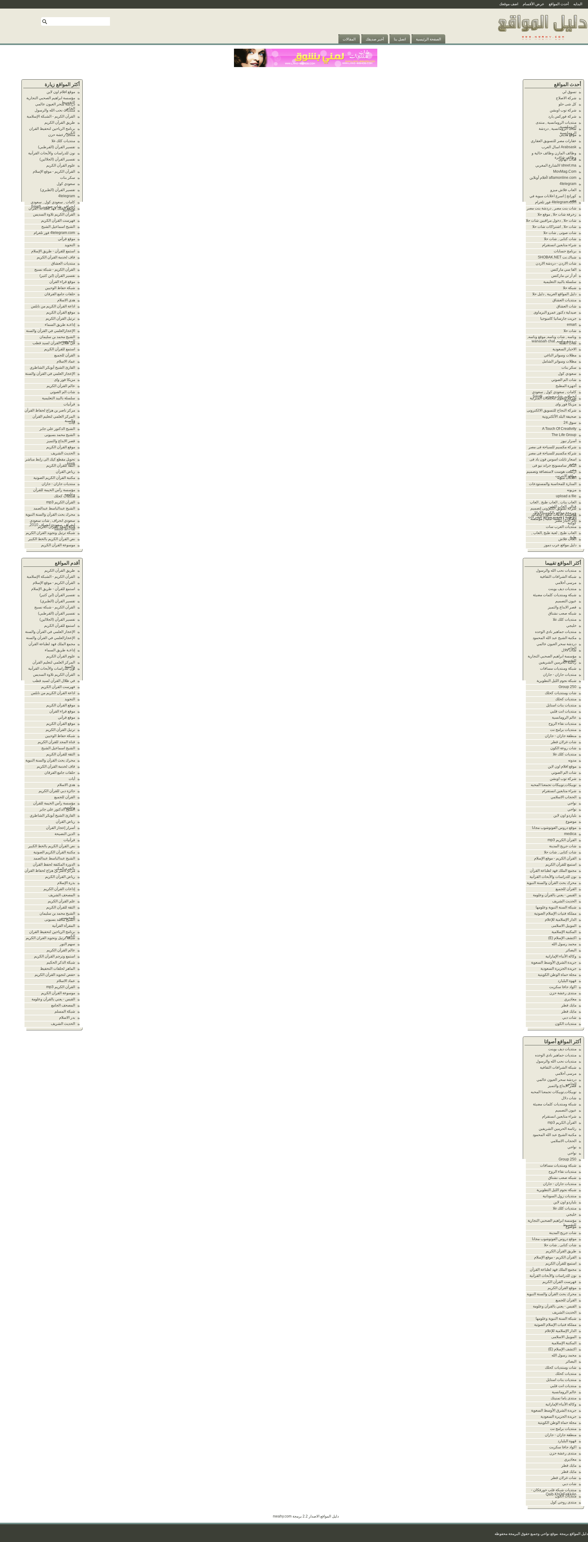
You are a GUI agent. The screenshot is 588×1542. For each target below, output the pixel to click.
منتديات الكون (565, 1023)
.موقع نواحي (550, 1534)
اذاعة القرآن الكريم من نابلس (53, 306)
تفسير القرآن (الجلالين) (57, 159)
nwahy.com (282, 1516)
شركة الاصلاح (566, 98)
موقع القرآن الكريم (562, 1288)
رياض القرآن (65, 471)
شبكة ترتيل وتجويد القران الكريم (50, 533)
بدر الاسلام (67, 1017)
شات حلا (570, 331)
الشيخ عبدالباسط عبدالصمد (54, 508)
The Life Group (564, 435)
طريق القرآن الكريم (561, 1251)
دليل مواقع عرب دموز (560, 545)
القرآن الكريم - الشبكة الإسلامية (51, 116)
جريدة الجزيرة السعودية (558, 968)
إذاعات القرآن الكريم (59, 889)
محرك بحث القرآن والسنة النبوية (551, 883)
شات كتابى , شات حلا (560, 239)
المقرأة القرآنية (63, 925)
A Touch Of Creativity (559, 429)
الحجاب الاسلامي (563, 797)
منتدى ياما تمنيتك (563, 1398)
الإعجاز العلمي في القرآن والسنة (50, 373)
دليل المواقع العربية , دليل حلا (554, 294)
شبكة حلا (569, 288)
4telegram (568, 184)
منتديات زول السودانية (559, 1196)
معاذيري (570, 999)
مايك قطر (568, 1005)
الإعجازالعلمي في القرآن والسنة (50, 331)
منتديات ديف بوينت (562, 589)
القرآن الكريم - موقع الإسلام (555, 858)
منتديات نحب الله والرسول (556, 570)
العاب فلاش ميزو (563, 190)
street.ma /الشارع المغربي (555, 165)
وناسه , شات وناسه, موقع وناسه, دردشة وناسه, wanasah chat (551, 339)
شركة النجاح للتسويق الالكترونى (551, 410)
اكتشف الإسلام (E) (562, 938)
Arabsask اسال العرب (558, 147)
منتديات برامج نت (563, 730)
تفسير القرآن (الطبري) (57, 190)
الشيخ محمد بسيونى (59, 435)
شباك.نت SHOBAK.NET (557, 257)
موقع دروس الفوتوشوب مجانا (554, 828)
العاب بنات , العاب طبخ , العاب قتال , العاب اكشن (553, 504)
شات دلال (568, 650)
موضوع (571, 821)
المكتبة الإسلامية (564, 932)
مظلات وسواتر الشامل (559, 361)
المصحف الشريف (61, 895)
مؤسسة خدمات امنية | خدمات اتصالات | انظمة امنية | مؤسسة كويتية (553, 518)
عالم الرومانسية (564, 717)
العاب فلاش (567, 539)
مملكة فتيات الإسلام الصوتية (555, 913)
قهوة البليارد (567, 981)
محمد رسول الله (564, 944)
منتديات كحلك (565, 699)
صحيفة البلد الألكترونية (559, 416)
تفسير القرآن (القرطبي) (56, 147)
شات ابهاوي (567, 159)
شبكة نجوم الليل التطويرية (556, 681)
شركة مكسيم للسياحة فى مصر (552, 447)
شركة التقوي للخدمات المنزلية (553, 398)
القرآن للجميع (566, 889)
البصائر (571, 950)
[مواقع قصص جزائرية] (542, 42)
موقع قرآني (66, 239)
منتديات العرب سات (561, 527)
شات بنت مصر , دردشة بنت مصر (551, 208)
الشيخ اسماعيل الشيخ (58, 226)
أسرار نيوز (568, 441)
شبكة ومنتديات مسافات (558, 668)
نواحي (571, 803)
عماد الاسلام (66, 361)
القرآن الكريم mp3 (562, 840)
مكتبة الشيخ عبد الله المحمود (554, 638)
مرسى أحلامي (565, 583)
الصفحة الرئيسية (428, 39)
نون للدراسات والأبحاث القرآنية (553, 876)
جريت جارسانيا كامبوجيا (558, 318)
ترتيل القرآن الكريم (60, 318)
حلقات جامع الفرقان (59, 294)
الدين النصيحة (65, 834)
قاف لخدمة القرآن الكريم (56, 257)
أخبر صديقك (375, 39)
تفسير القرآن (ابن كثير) (57, 275)
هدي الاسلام (66, 300)
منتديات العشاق (564, 300)
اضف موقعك (508, 4)
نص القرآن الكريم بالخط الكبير (51, 539)
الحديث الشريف (564, 901)
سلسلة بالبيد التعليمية (559, 282)
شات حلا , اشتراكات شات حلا (554, 226)
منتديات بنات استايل (561, 705)
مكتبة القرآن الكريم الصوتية (54, 478)
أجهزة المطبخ (566, 386)
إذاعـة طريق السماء (60, 324)
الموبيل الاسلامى (563, 925)
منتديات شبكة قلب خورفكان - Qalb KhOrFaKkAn (553, 1492)
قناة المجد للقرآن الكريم (56, 527)
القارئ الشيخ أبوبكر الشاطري (52, 367)
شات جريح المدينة (562, 846)
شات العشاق (566, 306)
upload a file (566, 496)
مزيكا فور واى (565, 404)
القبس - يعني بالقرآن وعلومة (554, 895)
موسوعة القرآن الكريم (58, 545)
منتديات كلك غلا (564, 619)
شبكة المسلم (65, 1011)
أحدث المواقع (559, 4)
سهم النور (67, 944)
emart (571, 324)
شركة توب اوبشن (563, 110)
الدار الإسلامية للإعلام (560, 919)
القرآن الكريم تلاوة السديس (54, 214)
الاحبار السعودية (564, 349)
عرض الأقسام (533, 4)
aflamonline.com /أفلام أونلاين (553, 177)
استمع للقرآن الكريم (560, 864)
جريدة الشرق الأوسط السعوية (553, 962)
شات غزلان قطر (563, 742)
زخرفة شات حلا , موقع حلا (556, 214)
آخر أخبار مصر (565, 520)
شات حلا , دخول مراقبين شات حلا (551, 220)
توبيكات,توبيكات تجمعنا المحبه (553, 785)
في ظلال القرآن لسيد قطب (53, 343)
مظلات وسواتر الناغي (560, 355)
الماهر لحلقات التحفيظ (57, 968)
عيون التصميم (565, 601)
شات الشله (567, 343)
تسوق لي (569, 92)
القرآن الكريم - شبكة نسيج (54, 269)
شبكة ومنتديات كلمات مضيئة (554, 595)
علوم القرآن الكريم (60, 165)
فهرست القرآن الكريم (559, 1282)
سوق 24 (570, 422)
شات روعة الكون (563, 748)
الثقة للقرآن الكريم (60, 465)
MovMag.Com (564, 171)
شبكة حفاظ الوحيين (60, 288)
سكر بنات (568, 367)
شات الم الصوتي (563, 380)
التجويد (70, 245)
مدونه (572, 760)
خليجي (571, 625)
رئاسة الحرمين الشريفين (557, 662)
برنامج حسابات (565, 251)
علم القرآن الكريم (61, 901)
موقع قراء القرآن (62, 282)
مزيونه (571, 490)
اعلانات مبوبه (566, 478)
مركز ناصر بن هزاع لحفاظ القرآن (49, 410)
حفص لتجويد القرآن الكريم (55, 974)
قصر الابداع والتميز (562, 607)
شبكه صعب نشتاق (562, 613)
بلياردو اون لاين (564, 815)
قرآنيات (69, 404)
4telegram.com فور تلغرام (555, 202)
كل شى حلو (567, 104)
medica (570, 834)
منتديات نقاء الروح (562, 723)
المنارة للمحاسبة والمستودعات (552, 484)
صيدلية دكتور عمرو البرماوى (554, 312)
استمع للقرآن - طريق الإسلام (53, 251)
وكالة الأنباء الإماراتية (560, 956)
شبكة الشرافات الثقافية (558, 576)
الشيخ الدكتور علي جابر (57, 429)
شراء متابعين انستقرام (559, 245)
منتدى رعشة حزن (562, 993)
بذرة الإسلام (66, 883)
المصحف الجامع (63, 1005)
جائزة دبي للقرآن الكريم (57, 791)
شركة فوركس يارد (562, 116)
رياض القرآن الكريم (60, 876)
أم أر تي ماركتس (563, 275)
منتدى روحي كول (563, 1502)
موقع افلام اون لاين (562, 766)
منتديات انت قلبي (563, 711)
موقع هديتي (567, 135)
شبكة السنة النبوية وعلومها (556, 907)
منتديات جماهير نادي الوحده (555, 632)
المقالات (349, 39)
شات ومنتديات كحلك (560, 693)
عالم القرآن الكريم (61, 386)
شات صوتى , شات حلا (559, 233)
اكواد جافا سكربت (562, 987)
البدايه (577, 4)
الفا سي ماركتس (563, 269)
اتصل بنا (400, 39)
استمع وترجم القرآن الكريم (54, 956)
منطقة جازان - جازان (560, 736)
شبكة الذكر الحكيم (61, 962)
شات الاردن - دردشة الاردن (556, 263)
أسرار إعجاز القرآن (60, 828)
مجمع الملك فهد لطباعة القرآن (553, 870)
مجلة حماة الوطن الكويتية (557, 974)
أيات (72, 422)
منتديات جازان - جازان (559, 674)
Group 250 (567, 687)
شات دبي (569, 1017)
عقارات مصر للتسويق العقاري (553, 141)
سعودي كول (567, 373)
